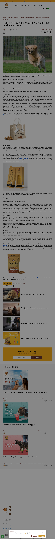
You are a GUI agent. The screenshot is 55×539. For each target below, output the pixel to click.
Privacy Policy (25, 533)
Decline (35, 536)
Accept (42, 536)
